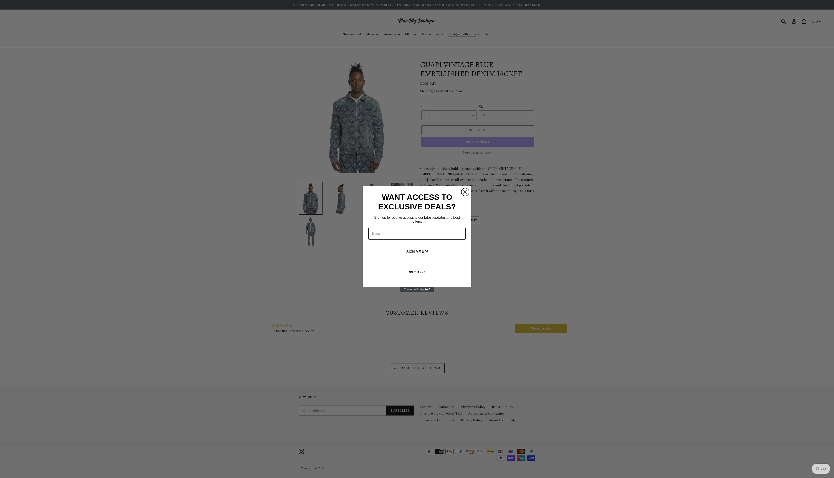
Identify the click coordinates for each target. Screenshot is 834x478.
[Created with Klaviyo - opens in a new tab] (417, 289)
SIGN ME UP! (417, 252)
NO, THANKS (417, 272)
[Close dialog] (465, 192)
